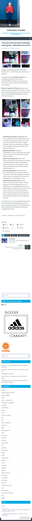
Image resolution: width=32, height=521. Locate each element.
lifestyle (3, 453)
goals (2, 432)
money (3, 463)
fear (2, 417)
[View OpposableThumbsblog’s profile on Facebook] (2, 304)
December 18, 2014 (7, 48)
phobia (3, 470)
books (2, 397)
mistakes (3, 460)
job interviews (4, 443)
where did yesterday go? (7, 493)
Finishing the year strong (7, 373)
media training (4, 458)
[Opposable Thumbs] (10, 26)
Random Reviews (5, 473)
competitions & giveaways (7, 402)
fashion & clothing (5, 415)
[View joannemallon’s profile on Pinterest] (5, 304)
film (2, 420)
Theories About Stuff (6, 485)
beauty (3, 390)
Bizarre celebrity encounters (8, 392)
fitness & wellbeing (6, 422)
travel (2, 488)
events (3, 412)
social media (4, 478)
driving (3, 410)
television (3, 483)
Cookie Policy (5, 515)
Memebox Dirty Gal (23, 235)
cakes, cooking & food (6, 400)
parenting (3, 468)
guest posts (4, 435)
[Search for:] (16, 295)
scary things (4, 475)
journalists (3, 447)
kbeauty (14, 235)
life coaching (4, 450)
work (2, 495)
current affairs (4, 407)
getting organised (5, 430)
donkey (7, 235)
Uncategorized (4, 490)
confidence (4, 405)
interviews (3, 440)
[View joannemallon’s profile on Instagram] (3, 304)
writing (3, 498)
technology (4, 480)
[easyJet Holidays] (5, 351)
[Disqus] (16, 272)
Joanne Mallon (16, 48)
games (3, 427)
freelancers (4, 425)
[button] (30, 38)
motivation (4, 465)
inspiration (3, 437)
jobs (2, 445)
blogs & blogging (5, 395)
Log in (2, 506)
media (2, 455)
